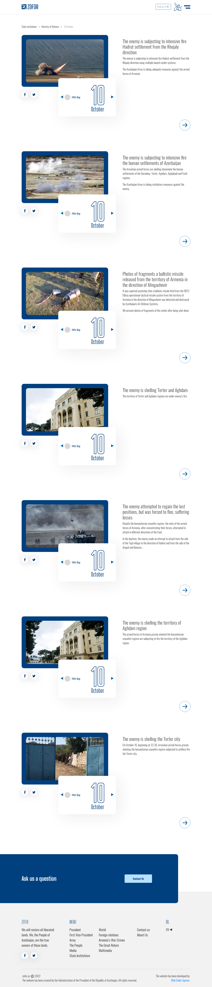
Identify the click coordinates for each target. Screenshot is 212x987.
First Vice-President (81, 934)
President (75, 929)
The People (76, 945)
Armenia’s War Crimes (112, 940)
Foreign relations (109, 934)
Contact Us (138, 878)
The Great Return (109, 945)
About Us (142, 934)
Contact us (143, 929)
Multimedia (105, 950)
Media (73, 950)
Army (73, 940)
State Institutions (29, 26)
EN (167, 929)
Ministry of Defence (50, 26)
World (102, 929)
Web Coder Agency (180, 980)
